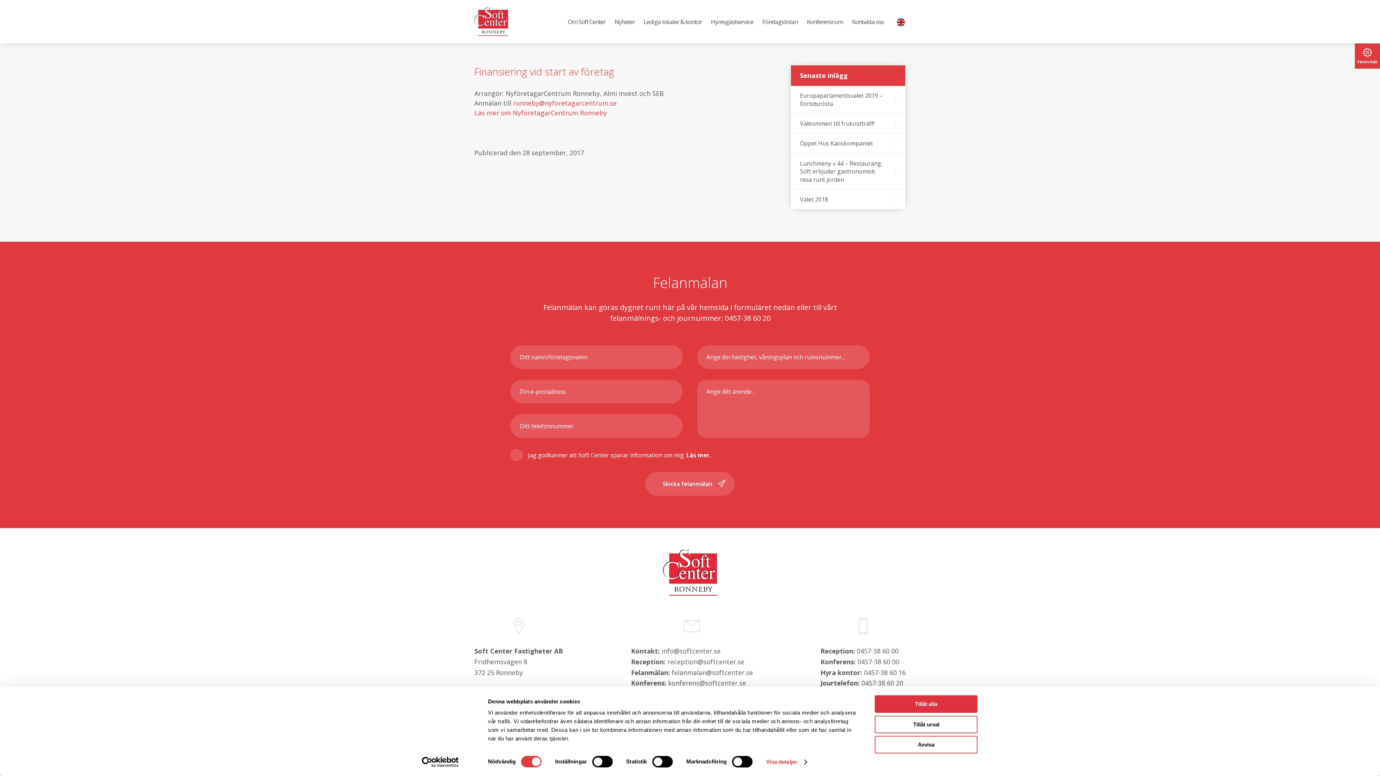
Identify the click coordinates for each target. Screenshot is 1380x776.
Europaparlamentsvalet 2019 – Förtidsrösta (841, 99)
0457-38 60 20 (882, 683)
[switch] (602, 761)
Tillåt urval (926, 724)
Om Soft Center (587, 22)
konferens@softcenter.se (707, 683)
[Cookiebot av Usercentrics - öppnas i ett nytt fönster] (440, 762)
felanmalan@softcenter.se (712, 672)
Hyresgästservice (732, 22)
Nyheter (625, 22)
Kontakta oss (868, 22)
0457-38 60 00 (877, 651)
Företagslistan (780, 22)
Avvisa (926, 745)
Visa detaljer (781, 762)
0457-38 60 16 (885, 672)
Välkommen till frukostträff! (837, 124)
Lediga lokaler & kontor (673, 22)
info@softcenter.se (691, 651)
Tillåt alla (926, 704)
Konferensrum (825, 22)
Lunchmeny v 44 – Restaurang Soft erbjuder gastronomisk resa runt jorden (840, 172)
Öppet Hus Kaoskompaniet (836, 143)
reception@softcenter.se (705, 661)
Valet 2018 (814, 199)
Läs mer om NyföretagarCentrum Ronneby (540, 112)
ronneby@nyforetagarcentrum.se (565, 103)
